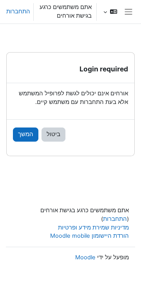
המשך (25, 134)
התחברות (18, 11)
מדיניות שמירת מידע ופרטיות (93, 227)
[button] (110, 12)
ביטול (53, 134)
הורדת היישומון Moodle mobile (89, 235)
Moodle (85, 257)
